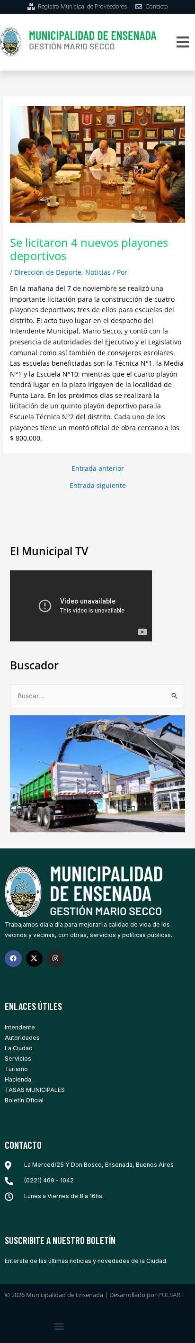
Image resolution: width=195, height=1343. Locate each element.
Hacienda (18, 1079)
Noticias (98, 272)
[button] (183, 42)
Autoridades (22, 1037)
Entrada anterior (97, 468)
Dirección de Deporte (47, 272)
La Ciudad (19, 1048)
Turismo (16, 1069)
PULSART (171, 1294)
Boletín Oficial (24, 1100)
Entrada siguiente (98, 485)
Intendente (20, 1027)
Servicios (18, 1058)
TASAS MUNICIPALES (35, 1089)
